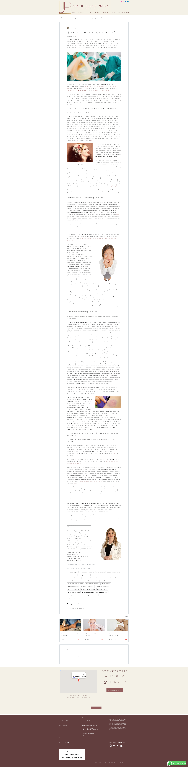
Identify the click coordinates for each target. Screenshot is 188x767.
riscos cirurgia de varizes (102, 592)
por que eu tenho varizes (99, 18)
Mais (118, 18)
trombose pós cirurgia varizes (102, 586)
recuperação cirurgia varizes (74, 578)
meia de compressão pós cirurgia (75, 583)
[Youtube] (123, 1)
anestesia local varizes (102, 589)
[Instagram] (121, 1)
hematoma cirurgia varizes (87, 586)
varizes (112, 18)
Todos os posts (63, 18)
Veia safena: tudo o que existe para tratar (69, 634)
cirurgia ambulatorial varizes (100, 578)
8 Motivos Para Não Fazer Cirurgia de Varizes (92, 634)
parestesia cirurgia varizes (88, 592)
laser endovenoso (72, 575)
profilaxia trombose (113, 578)
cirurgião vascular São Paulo (113, 572)
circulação (74, 18)
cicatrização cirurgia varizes (91, 595)
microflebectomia (87, 578)
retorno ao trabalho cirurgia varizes (90, 580)
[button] (126, 18)
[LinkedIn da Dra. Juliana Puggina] (121, 745)
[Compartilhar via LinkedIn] (74, 604)
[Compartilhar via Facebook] (67, 604)
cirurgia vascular (85, 18)
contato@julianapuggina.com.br (89, 725)
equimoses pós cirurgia (73, 586)
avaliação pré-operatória (73, 589)
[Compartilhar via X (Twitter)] (71, 604)
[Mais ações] (120, 28)
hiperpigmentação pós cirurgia (75, 595)
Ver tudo (127, 616)
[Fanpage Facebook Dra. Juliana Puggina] (117, 745)
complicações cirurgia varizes (92, 583)
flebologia (91, 572)
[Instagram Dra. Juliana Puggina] (110, 745)
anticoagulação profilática (73, 580)
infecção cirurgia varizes (104, 595)
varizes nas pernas (100, 572)
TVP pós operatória (105, 583)
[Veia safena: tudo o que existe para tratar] (70, 625)
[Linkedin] (128, 1)
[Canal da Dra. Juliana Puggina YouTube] (114, 745)
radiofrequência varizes (83, 575)
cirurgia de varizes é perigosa (88, 589)
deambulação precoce (105, 580)
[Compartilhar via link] (78, 604)
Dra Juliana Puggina (72, 572)
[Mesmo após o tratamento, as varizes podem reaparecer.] (117, 625)
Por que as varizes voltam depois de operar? (116, 634)
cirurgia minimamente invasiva (98, 575)
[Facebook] (125, 1)
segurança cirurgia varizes (74, 592)
